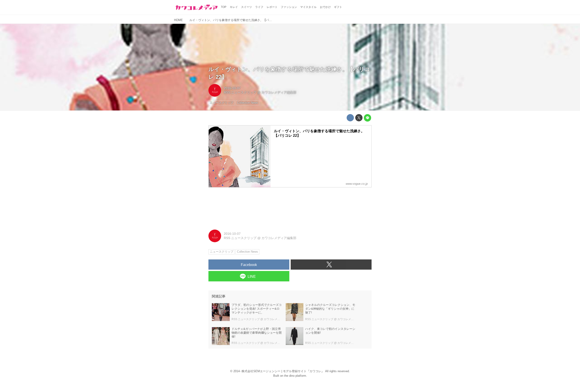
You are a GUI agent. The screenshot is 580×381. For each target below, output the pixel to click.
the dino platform (295, 375)
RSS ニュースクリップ (240, 92)
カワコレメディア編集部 (278, 92)
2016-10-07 (232, 88)
